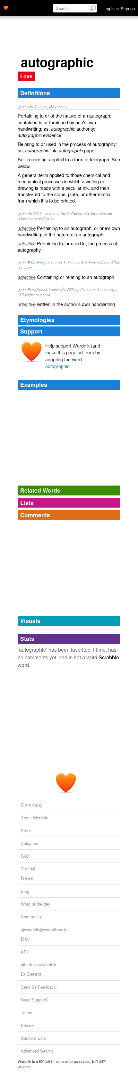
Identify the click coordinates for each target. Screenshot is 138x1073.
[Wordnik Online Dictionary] (5, 7)
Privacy (27, 1025)
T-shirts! (28, 869)
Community (31, 917)
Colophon (29, 843)
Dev (25, 938)
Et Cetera (31, 973)
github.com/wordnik (38, 965)
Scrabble (109, 657)
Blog (25, 891)
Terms (26, 1012)
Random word (33, 1038)
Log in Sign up (119, 8)
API (24, 952)
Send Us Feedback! (39, 987)
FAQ (25, 856)
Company (32, 804)
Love (26, 76)
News (27, 877)
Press (26, 830)
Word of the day (35, 904)
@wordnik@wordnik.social (44, 929)
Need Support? (34, 1000)
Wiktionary (37, 261)
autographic (57, 366)
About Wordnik (34, 818)
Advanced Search (37, 1051)
